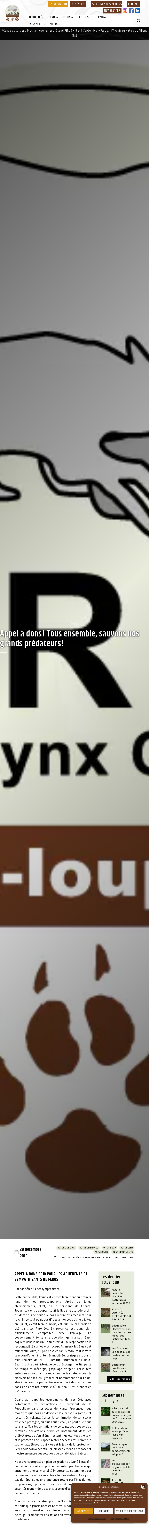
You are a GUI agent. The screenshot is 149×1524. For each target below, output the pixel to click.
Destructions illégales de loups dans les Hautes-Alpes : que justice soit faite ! (122, 1334)
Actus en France (89, 1247)
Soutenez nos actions (107, 4)
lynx (123, 1257)
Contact (133, 4)
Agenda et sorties (13, 30)
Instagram (125, 10)
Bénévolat (78, 4)
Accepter (83, 1511)
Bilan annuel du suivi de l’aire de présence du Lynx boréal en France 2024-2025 (121, 1415)
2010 (62, 1257)
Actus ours (101, 1252)
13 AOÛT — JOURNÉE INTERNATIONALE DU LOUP (121, 1314)
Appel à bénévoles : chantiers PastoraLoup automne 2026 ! (121, 1296)
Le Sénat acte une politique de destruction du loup (121, 1353)
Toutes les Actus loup (119, 1379)
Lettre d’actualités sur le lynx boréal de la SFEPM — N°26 (121, 1467)
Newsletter (112, 10)
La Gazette (36, 24)
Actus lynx (127, 1247)
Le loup (83, 17)
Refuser (104, 1511)
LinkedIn (138, 10)
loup (115, 1257)
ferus (106, 1257)
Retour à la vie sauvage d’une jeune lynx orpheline (120, 1433)
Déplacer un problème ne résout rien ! (119, 1368)
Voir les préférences (129, 1511)
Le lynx (99, 17)
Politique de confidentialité (120, 1519)
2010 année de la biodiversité (84, 1257)
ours (131, 1257)
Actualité (35, 17)
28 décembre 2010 (30, 1252)
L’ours (67, 17)
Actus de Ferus (66, 1247)
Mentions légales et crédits (97, 1519)
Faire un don (58, 4)
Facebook (132, 10)
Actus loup (109, 1247)
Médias (54, 24)
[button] (143, 1486)
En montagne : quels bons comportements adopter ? (121, 1449)
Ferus (52, 17)
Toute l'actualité (123, 1252)
